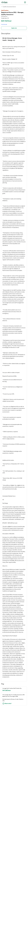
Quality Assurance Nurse (9, 6)
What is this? (8, 703)
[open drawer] (25, 2)
